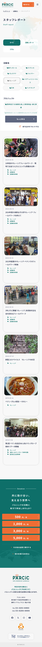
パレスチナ (12, 73)
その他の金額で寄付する (22, 547)
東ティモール (12, 68)
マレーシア (12, 81)
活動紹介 (15, 11)
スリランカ (30, 68)
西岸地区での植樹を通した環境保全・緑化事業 (22, 106)
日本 (12, 88)
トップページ (6, 11)
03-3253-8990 (22, 608)
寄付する (26, 5)
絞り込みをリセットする (31, 126)
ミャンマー (30, 73)
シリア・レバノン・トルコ (31, 80)
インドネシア (31, 88)
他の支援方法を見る (22, 554)
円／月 (21, 517)
